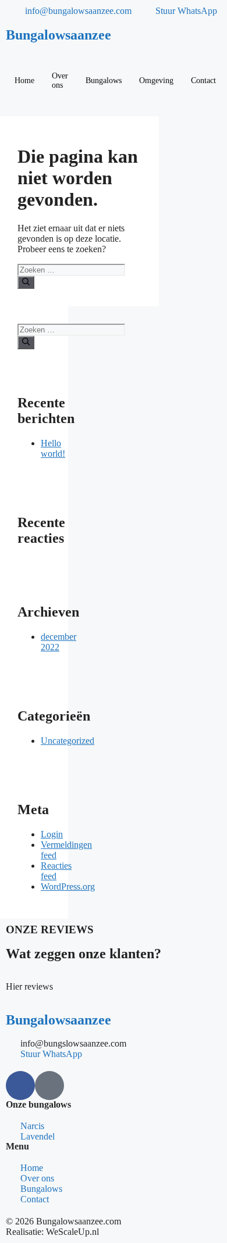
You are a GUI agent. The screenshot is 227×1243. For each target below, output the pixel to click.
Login (52, 834)
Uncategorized (67, 741)
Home (24, 80)
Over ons (60, 80)
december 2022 (58, 642)
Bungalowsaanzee (58, 34)
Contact (203, 80)
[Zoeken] (25, 282)
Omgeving (156, 80)
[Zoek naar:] (71, 269)
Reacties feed (56, 871)
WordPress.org (68, 886)
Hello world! (53, 448)
